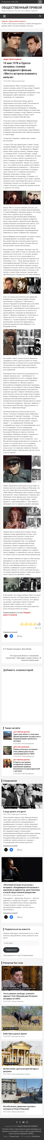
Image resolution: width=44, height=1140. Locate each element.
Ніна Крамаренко (28, 743)
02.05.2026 (17, 743)
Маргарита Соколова (19, 814)
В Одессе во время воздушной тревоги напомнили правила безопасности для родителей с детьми (26, 766)
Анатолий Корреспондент (21, 1074)
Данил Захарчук (17, 895)
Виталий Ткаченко (18, 1036)
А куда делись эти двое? (14, 811)
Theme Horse (14, 1136)
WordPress (36, 1136)
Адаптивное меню (40, 2)
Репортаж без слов (13, 963)
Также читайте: (13, 728)
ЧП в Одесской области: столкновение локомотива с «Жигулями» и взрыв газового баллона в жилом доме (22, 658)
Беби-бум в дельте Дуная (15, 1034)
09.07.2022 (7, 1074)
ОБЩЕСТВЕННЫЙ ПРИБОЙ (22, 7)
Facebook (13, 615)
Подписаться (11, 950)
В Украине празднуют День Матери (18, 649)
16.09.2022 (7, 1036)
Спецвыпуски (10, 780)
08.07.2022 (7, 1112)
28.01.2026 (7, 814)
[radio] (22, 624)
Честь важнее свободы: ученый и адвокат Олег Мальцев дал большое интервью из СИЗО (20, 996)
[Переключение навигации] (4, 16)
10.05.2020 (7, 81)
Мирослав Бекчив (18, 81)
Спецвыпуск (26, 806)
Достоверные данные (21, 732)
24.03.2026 (7, 1001)
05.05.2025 (7, 895)
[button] (12, 198)
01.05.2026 (17, 756)
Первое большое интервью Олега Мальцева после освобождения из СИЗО (25, 751)
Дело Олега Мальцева (21, 747)
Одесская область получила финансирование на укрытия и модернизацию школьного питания (26, 737)
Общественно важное (12, 59)
